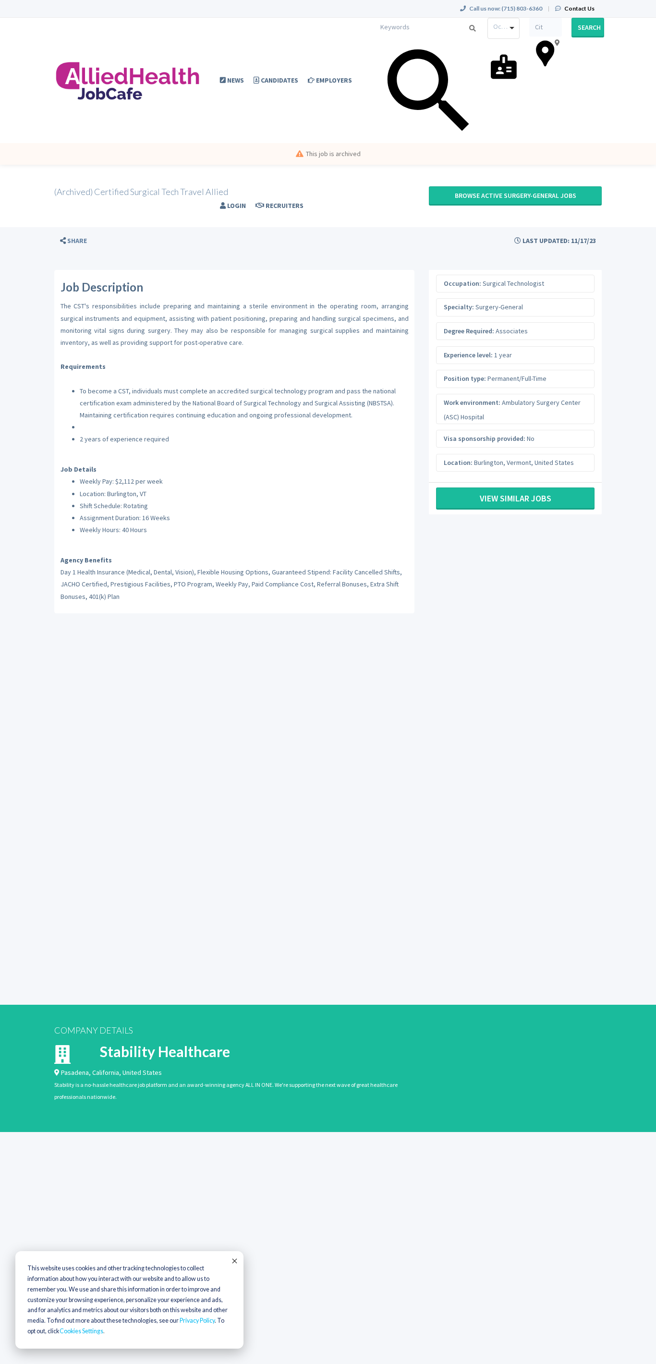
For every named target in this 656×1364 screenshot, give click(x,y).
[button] (73, 241)
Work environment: (472, 402)
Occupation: (462, 283)
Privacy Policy (197, 1320)
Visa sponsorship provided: (484, 438)
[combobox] (503, 28)
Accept (234, 1261)
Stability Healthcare (165, 1051)
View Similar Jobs (515, 498)
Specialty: (459, 307)
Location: (458, 462)
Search (589, 27)
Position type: (465, 378)
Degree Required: (469, 331)
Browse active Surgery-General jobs (515, 195)
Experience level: (468, 355)
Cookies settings (81, 1331)
